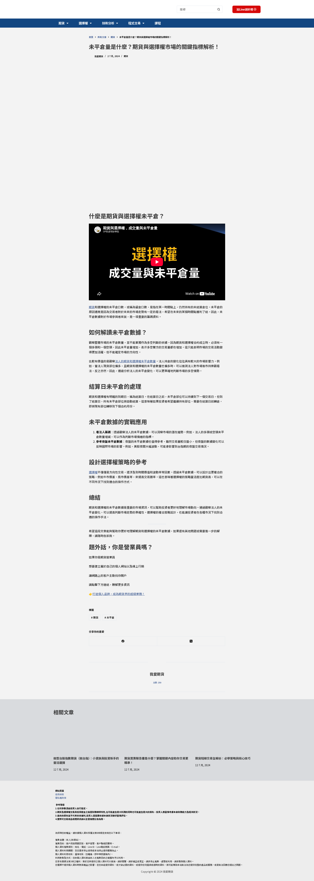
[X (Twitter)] (191, 641)
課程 (158, 23)
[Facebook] (123, 641)
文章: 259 (157, 682)
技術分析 (108, 23)
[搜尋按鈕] (218, 9)
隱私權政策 (60, 797)
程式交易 (134, 23)
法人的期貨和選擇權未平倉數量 (135, 361)
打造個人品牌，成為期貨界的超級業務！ (118, 594)
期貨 (62, 23)
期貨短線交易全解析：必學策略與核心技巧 (222, 758)
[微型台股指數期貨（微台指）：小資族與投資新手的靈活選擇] (86, 737)
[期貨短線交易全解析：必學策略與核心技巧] (228, 737)
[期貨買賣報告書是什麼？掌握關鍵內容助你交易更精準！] (157, 737)
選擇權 (83, 23)
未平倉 (109, 617)
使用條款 (59, 794)
